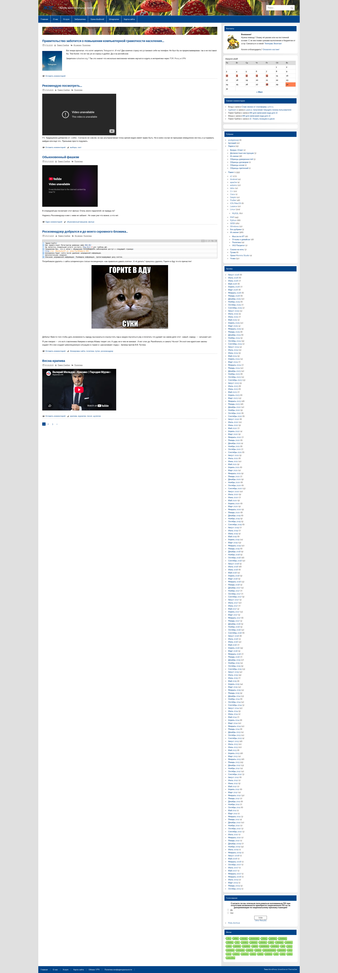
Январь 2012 (234, 798)
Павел (231, 172)
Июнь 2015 (233, 678)
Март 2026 (233, 290)
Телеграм (268, 43)
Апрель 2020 (234, 503)
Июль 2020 (233, 494)
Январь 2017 (234, 621)
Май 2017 (232, 609)
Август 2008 (233, 855)
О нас (55, 19)
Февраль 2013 (234, 759)
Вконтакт (278, 43)
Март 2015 (233, 687)
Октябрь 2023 (234, 377)
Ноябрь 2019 (234, 518)
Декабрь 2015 (234, 660)
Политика (86, 45)
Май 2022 (232, 428)
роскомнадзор (107, 351)
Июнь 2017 (233, 606)
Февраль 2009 (234, 852)
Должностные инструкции (242, 153)
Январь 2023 (234, 404)
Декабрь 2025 (234, 299)
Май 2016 (232, 645)
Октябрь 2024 (234, 341)
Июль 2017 (233, 603)
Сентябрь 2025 (235, 308)
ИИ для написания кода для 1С (263, 113)
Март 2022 (233, 434)
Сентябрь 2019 (235, 524)
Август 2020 (233, 491)
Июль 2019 (233, 530)
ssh (290, 950)
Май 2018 (232, 573)
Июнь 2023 (233, 389)
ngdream (232, 110)
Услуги (66, 19)
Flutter (233, 200)
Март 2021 (233, 470)
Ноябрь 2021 (234, 446)
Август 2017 (233, 600)
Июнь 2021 (233, 461)
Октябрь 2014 (234, 702)
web (283, 954)
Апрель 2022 (234, 431)
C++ (231, 191)
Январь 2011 (233, 819)
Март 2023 (233, 398)
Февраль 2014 (234, 726)
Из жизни (77, 45)
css (276, 954)
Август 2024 (233, 347)
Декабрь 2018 (234, 551)
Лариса (231, 146)
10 (227, 76)
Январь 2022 (234, 440)
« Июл (259, 92)
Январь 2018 (234, 585)
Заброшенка (80, 19)
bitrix (232, 188)
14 (267, 76)
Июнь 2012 (233, 783)
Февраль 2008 (234, 862)
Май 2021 (232, 464)
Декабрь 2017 (234, 588)
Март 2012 (233, 792)
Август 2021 (233, 455)
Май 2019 (232, 536)
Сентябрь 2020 (235, 488)
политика (90, 351)
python (273, 938)
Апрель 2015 (233, 684)
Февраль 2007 (234, 874)
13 (257, 76)
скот (79, 147)
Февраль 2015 (234, 690)
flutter (230, 942)
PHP (232, 217)
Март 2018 (233, 579)
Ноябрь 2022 (234, 410)
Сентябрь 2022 (235, 416)
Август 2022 (233, 419)
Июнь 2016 (233, 642)
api (283, 946)
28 (267, 84)
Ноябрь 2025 (234, 302)
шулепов (97, 416)
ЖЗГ (48, 7)
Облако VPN (94, 970)
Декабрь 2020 (234, 479)
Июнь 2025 (233, 317)
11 (237, 76)
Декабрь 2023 (234, 371)
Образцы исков (237, 165)
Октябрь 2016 (234, 630)
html (229, 946)
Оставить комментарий (55, 76)
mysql (244, 938)
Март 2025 (233, 326)
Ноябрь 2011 (233, 804)
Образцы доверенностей (241, 159)
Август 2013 (233, 741)
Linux (232, 209)
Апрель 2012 (233, 789)
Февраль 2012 (234, 795)
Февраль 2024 (234, 365)
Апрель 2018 (234, 576)
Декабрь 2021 (234, 443)
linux (264, 938)
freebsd (283, 938)
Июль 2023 (233, 386)
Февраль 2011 (234, 816)
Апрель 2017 (233, 612)
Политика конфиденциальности (118, 970)
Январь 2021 (234, 476)
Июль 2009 (233, 849)
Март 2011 (232, 813)
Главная (44, 19)
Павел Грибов (63, 45)
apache (233, 182)
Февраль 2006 (234, 877)
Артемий (232, 143)
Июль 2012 (233, 780)
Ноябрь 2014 (234, 699)
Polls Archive (234, 923)
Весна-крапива (53, 361)
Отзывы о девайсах (241, 239)
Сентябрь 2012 (235, 774)
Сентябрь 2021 (235, 452)
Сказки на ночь (237, 249)
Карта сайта (129, 19)
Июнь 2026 (233, 281)
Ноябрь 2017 (234, 591)
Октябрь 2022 (234, 413)
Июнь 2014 (233, 714)
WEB (232, 223)
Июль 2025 (233, 314)
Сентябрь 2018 (235, 561)
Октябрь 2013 (234, 735)
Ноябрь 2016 (234, 627)
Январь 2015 (234, 693)
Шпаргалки (114, 19)
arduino (233, 185)
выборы (73, 147)
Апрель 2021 (233, 467)
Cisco (232, 194)
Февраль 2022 (234, 437)
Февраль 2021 (234, 473)
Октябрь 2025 (234, 305)
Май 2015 (232, 681)
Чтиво (233, 258)
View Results (260, 920)
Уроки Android (97, 19)
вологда (279, 942)
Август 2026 (233, 275)
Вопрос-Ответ (236, 150)
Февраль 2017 (234, 618)
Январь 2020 (234, 512)
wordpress (264, 946)
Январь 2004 (234, 886)
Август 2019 (233, 527)
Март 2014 (233, 723)
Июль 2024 (233, 350)
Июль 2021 (233, 458)
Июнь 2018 (233, 569)
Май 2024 (232, 356)
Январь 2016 (234, 657)
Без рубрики (235, 229)
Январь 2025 (234, 332)
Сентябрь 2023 (235, 380)
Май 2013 (232, 750)
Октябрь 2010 (234, 828)
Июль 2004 (233, 879)
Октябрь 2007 (234, 864)
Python (233, 220)
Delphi (233, 197)
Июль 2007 (233, 867)
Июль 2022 (233, 422)
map (289, 954)
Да (231, 910)
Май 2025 (232, 320)
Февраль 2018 (234, 581)
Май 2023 (232, 392)
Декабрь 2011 (234, 801)
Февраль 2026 (234, 293)
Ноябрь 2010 (234, 825)
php (235, 938)
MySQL (235, 213)
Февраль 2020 (234, 509)
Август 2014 (233, 708)
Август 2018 (233, 564)
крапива (73, 416)
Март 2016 (233, 651)
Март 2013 (233, 756)
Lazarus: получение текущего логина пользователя (268, 110)
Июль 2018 (233, 566)
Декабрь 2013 (234, 732)
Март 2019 (233, 542)
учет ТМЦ (231, 957)
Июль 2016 (233, 639)
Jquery (253, 942)
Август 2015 (233, 672)
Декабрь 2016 (234, 624)
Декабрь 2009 (234, 843)
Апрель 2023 (234, 395)
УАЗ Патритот (238, 245)
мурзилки (82, 416)
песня (89, 416)
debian (250, 950)
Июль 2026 (233, 278)
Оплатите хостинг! (271, 49)
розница (230, 950)
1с (229, 938)
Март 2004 (233, 883)
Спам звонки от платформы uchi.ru (257, 107)
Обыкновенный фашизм (60, 157)
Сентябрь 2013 (235, 738)
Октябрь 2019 (234, 521)
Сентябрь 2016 (235, 633)
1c (237, 942)
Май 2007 (232, 870)
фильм (91, 222)
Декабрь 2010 (234, 822)
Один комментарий (53, 222)
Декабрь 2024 (234, 335)
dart (271, 942)
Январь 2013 (234, 762)
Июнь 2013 (233, 747)
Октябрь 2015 (234, 666)
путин (97, 351)
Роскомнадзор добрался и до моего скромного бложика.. (85, 231)
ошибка (246, 946)
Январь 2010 (234, 840)
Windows (234, 226)
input (253, 954)
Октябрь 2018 (234, 557)
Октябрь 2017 (234, 594)
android (237, 946)
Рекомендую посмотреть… (62, 85)
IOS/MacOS (235, 203)
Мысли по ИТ (238, 236)
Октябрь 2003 (234, 889)
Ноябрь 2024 (234, 338)
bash (260, 954)
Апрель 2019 (234, 539)
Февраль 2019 (234, 545)
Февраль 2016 (234, 654)
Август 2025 (233, 311)
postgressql (233, 140)
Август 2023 (233, 383)
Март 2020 (233, 506)
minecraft (282, 950)
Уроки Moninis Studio (239, 255)
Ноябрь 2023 (234, 374)
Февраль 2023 (234, 401)
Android (233, 179)
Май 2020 (232, 500)
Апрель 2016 (234, 648)
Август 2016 (233, 636)
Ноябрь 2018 (234, 554)
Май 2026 (232, 284)
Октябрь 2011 (234, 807)
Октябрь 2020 (234, 485)
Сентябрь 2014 (235, 705)
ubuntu (263, 942)
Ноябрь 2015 (234, 663)
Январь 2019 (234, 548)
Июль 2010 (233, 834)
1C (231, 176)
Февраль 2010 (234, 837)
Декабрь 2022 (234, 407)
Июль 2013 (233, 744)
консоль (275, 946)
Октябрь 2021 (234, 449)
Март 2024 (233, 362)
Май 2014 (232, 717)
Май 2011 (232, 810)
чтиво (245, 942)
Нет (232, 913)
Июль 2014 (233, 711)
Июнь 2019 (233, 533)
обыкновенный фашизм (77, 222)
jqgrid (255, 946)
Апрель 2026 (234, 287)
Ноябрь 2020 (234, 482)
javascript (254, 938)
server (258, 950)
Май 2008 (232, 858)
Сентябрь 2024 (235, 344)
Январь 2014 (234, 729)
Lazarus (233, 206)
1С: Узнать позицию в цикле (262, 119)
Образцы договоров (239, 162)
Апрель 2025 (234, 323)
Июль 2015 (233, 675)
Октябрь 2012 (234, 771)
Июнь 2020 (233, 497)
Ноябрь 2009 (234, 846)
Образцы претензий (239, 168)
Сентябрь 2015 (235, 669)
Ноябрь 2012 (234, 768)
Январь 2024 (234, 368)
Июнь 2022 (233, 425)
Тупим (233, 252)
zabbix (236, 954)
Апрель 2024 (234, 359)
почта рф (240, 950)
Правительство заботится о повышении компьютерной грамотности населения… (103, 41)
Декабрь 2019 (234, 515)
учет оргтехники (269, 950)
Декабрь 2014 (234, 696)
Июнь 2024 (233, 353)
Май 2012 (232, 786)
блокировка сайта (77, 351)
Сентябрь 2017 (235, 597)
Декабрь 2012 (234, 765)
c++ (229, 954)
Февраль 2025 (234, 329)
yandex (268, 954)
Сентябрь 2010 (235, 831)
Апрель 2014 (233, 720)
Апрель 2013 (233, 753)
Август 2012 (233, 777)
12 (247, 76)
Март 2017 (233, 615)
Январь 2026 (234, 296)
